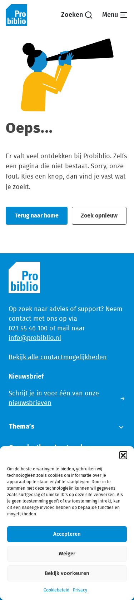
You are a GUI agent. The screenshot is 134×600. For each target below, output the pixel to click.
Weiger (67, 553)
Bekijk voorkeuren (67, 573)
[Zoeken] (77, 15)
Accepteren (67, 534)
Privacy (80, 590)
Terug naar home (37, 216)
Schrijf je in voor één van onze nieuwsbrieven (54, 398)
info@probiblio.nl (35, 338)
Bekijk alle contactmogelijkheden (58, 357)
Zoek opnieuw (99, 216)
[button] (123, 455)
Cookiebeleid (56, 590)
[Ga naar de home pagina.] (16, 15)
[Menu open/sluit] (115, 15)
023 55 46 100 (28, 328)
